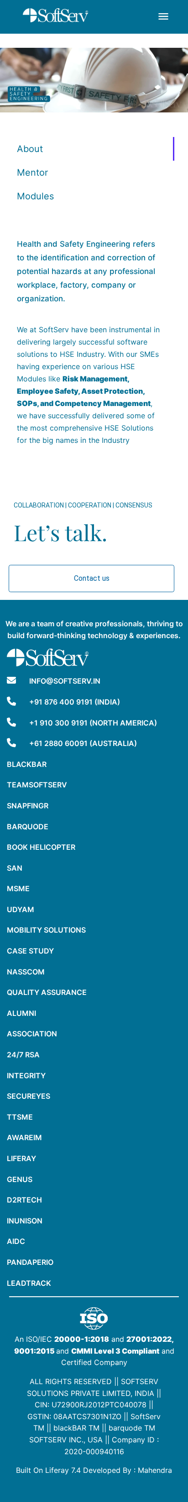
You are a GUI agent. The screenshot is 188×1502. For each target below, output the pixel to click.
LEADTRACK (29, 1283)
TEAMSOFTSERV (37, 784)
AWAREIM (24, 1137)
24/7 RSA (23, 1054)
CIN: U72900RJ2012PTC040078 (90, 1404)
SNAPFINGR (27, 805)
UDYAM (20, 909)
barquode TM (132, 1427)
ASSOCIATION (32, 1033)
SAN (14, 868)
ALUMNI (21, 1013)
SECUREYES (28, 1096)
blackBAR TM (76, 1427)
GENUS (19, 1179)
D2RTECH (24, 1199)
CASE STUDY (30, 950)
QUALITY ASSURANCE (47, 992)
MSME (18, 888)
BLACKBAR (27, 764)
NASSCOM (26, 971)
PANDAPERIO (30, 1262)
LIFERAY (21, 1158)
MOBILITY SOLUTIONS (46, 929)
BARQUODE (27, 826)
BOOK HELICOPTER (41, 847)
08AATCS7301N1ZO (87, 1416)
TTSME (20, 1116)
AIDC (16, 1241)
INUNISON (24, 1220)
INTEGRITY (26, 1075)
